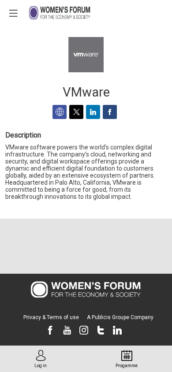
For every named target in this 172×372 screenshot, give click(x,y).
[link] (40, 359)
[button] (13, 13)
